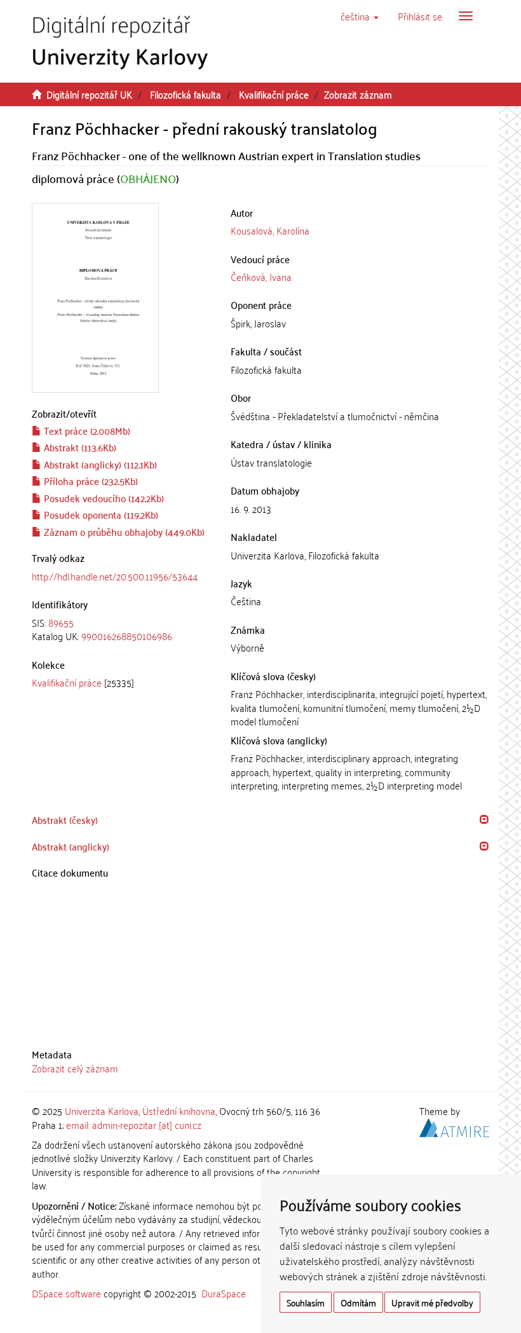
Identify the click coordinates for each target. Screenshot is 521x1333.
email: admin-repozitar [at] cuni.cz (133, 1124)
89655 (61, 622)
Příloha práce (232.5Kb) (89, 480)
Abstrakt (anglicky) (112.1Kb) (99, 464)
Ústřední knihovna (178, 1110)
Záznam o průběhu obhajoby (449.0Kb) (123, 531)
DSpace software (66, 1293)
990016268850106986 (126, 636)
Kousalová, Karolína (270, 230)
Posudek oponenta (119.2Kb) (99, 514)
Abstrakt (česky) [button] (65, 819)
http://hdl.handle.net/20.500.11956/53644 (115, 576)
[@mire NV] (454, 1125)
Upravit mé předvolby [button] (432, 1302)
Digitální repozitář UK (89, 94)
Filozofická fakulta (185, 94)
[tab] (122, 629)
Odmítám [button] (358, 1302)
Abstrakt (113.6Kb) (78, 447)
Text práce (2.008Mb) (85, 430)
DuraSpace (223, 1293)
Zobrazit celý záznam (75, 1068)
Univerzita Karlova (102, 1110)
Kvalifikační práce (274, 94)
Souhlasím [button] (306, 1302)
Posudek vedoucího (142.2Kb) (102, 498)
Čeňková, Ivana (261, 276)
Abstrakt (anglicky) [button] (70, 846)
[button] (359, 16)
